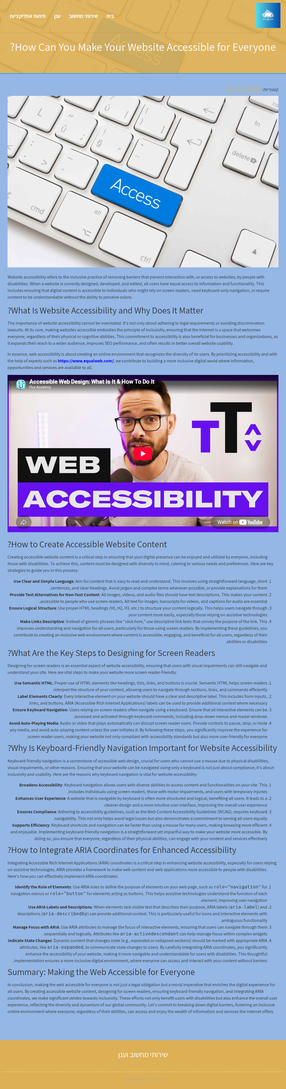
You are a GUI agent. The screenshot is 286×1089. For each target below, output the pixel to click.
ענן (57, 16)
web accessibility (243, 89)
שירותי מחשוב (83, 16)
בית (110, 16)
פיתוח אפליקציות (28, 16)
